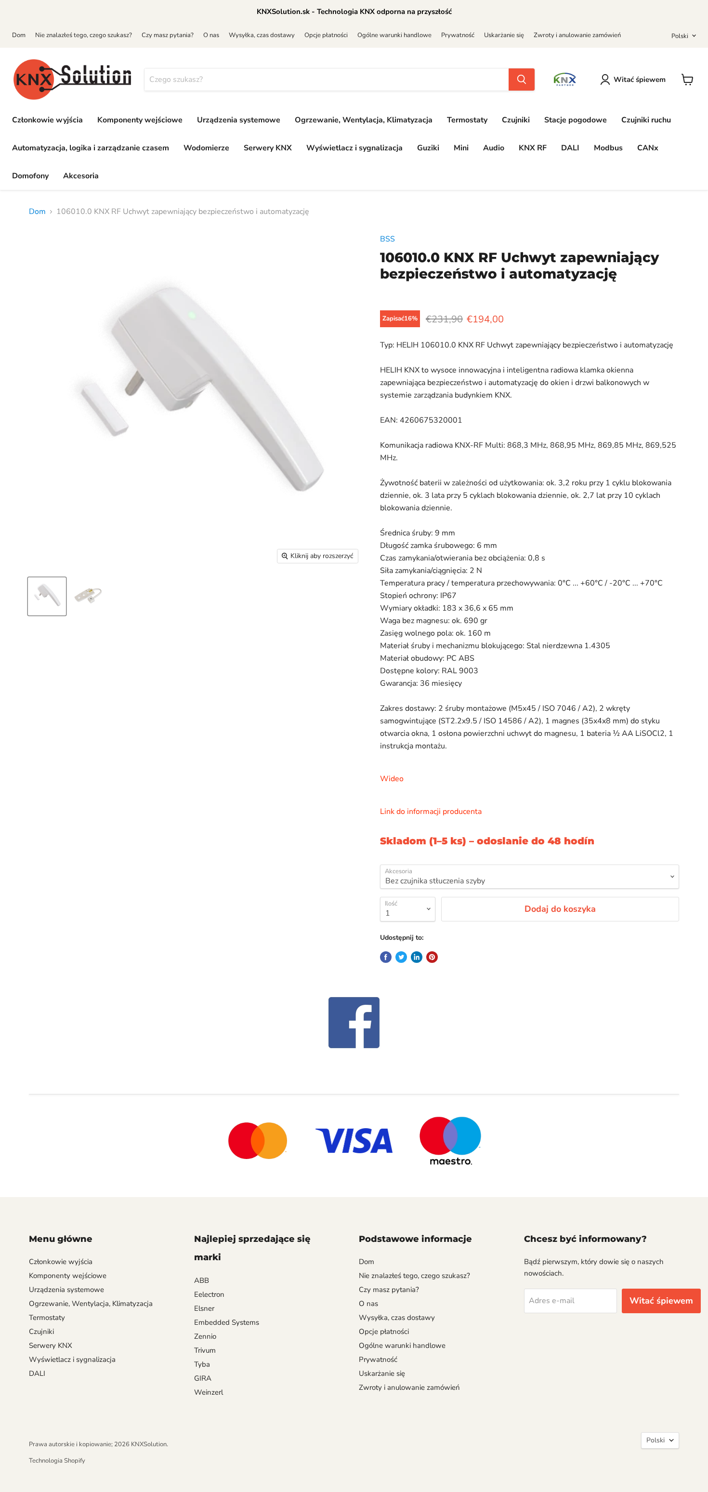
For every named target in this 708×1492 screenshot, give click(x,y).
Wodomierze (206, 148)
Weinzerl (208, 1392)
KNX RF (533, 148)
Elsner (204, 1308)
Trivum (205, 1350)
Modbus (608, 148)
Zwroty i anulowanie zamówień (577, 35)
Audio (493, 148)
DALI (570, 148)
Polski (679, 36)
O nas (211, 35)
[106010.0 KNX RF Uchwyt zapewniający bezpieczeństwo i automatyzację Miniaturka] (47, 596)
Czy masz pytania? (168, 35)
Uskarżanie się (504, 35)
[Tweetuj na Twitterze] (401, 957)
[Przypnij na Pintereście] (432, 957)
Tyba (202, 1364)
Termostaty (467, 120)
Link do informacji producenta (431, 811)
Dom (19, 35)
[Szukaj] (522, 79)
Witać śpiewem (640, 79)
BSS (387, 239)
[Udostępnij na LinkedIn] (416, 957)
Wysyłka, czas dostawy (262, 35)
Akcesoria (81, 176)
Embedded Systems (226, 1322)
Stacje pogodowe (575, 120)
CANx (647, 148)
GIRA (202, 1378)
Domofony (30, 176)
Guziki (428, 148)
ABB (201, 1280)
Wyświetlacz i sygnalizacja (354, 148)
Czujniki (516, 120)
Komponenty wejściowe (140, 120)
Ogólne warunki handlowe (394, 35)
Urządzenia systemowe (238, 120)
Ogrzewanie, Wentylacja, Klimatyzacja (364, 120)
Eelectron (209, 1294)
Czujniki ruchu (646, 120)
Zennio (205, 1336)
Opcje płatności (326, 35)
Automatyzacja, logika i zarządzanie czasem (90, 148)
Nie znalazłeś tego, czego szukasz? (83, 35)
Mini (461, 148)
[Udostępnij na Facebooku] (386, 957)
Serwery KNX (268, 148)
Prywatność (457, 35)
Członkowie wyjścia (47, 120)
